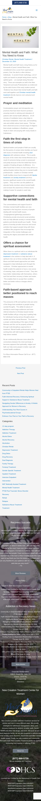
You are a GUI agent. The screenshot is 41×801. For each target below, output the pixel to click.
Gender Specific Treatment (11, 470)
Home (4, 17)
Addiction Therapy (8, 429)
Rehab (4, 498)
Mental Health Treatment (22, 59)
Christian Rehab (7, 59)
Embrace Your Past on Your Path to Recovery (18, 416)
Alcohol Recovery (8, 440)
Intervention (6, 481)
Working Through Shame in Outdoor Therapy (15, 657)
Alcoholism (6, 443)
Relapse (5, 501)
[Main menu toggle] (36, 10)
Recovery (5, 494)
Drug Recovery (7, 457)
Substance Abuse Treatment (12, 505)
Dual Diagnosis (7, 460)
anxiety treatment (20, 177)
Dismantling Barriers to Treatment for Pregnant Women (20, 647)
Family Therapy (7, 464)
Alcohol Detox (7, 436)
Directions (20, 682)
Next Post (20, 373)
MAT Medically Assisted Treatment (14, 484)
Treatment (5, 508)
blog (9, 17)
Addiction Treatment (9, 433)
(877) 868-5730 (20, 758)
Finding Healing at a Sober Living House (16, 634)
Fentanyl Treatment (9, 467)
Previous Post (20, 368)
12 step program (8, 426)
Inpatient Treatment (9, 474)
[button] (20, 3)
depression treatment (10, 254)
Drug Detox (6, 453)
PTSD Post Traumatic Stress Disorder (15, 491)
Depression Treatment (10, 450)
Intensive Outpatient (9, 477)
